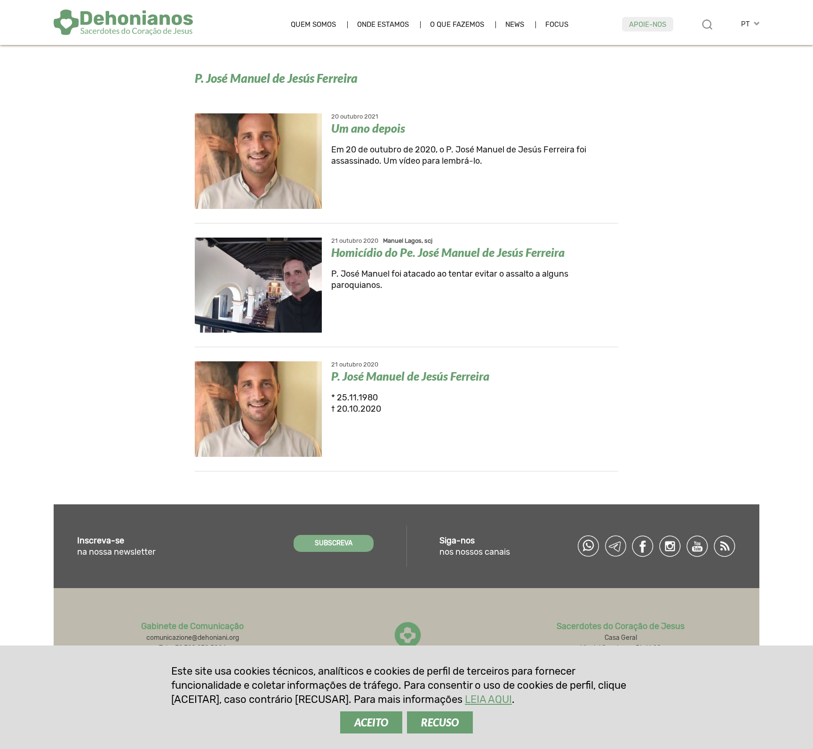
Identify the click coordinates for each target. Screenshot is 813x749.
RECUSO (440, 722)
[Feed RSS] (724, 546)
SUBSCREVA (333, 543)
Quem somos (313, 24)
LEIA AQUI (488, 699)
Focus (556, 24)
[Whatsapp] (588, 546)
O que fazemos (457, 24)
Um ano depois (368, 128)
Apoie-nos (647, 24)
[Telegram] (615, 546)
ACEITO (371, 722)
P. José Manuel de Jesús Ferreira (410, 376)
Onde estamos (383, 24)
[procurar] (707, 24)
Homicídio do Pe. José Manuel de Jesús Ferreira (448, 252)
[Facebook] (642, 546)
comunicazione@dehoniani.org (192, 638)
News (514, 24)
